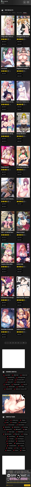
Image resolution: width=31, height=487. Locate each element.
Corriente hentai (12, 445)
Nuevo (24, 12)
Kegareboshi (5, 167)
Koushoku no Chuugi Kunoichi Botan (7, 297)
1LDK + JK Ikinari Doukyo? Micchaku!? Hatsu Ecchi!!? (7, 232)
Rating (13, 12)
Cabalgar (25, 434)
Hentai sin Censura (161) (21, 389)
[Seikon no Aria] (23, 318)
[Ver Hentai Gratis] (5, 2)
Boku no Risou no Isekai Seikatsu (7, 102)
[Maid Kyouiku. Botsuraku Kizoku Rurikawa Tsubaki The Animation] (23, 286)
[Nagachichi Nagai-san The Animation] (23, 57)
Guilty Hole (20, 264)
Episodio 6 (4, 141)
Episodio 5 (4, 41)
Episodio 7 (4, 138)
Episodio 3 (19, 44)
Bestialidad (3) (10, 377)
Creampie (10, 448)
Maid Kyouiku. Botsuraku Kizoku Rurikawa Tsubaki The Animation (23, 297)
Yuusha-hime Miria (6, 264)
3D (7, 420)
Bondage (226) (21, 377)
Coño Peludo (11, 441)
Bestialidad (21, 431)
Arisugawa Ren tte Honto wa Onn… (23, 36)
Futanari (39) (16, 384)
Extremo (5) (10, 382)
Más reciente (5, 12)
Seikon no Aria (21, 329)
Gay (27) (25, 384)
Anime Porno (17, 427)
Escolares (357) (20, 379)
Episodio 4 (4, 44)
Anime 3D (14, 422)
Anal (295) (7, 375)
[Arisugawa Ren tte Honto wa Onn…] (23, 25)
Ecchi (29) (10, 379)
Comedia (11, 438)
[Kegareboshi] (7, 155)
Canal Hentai (12, 436)
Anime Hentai (21, 424)
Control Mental (21, 441)
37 (23, 342)
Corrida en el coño (20, 443)
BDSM (25, 429)
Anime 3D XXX (23, 422)
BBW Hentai (18, 429)
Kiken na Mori (21, 232)
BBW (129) (16, 375)
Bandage (25, 427)
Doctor (16, 450)
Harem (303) (21, 386)
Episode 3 (19, 73)
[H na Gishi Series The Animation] (23, 155)
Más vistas (19, 12)
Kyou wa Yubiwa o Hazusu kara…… (23, 102)
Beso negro (11, 431)
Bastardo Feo (8, 429)
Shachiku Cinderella (7, 329)
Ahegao (24, 420)
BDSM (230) (24, 375)
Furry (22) (7, 384)
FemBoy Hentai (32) (20, 382)
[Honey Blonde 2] (23, 122)
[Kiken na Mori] (23, 221)
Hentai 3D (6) (9, 389)
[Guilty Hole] (23, 253)
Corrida (10, 443)
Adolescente (15, 420)
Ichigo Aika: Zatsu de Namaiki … (7, 36)
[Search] (24, 2)
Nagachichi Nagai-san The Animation (23, 68)
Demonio (9, 450)
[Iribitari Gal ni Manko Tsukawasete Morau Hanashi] (7, 187)
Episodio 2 (19, 76)
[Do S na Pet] (23, 187)
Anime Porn (7, 427)
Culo (17, 448)
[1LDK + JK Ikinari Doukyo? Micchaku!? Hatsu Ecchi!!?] (7, 221)
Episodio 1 (4, 73)
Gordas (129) (11, 386)
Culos (23, 448)
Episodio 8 (19, 269)
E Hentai (24, 450)
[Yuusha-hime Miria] (7, 253)
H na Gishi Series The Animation (23, 167)
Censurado (21, 436)
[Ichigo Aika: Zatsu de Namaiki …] (7, 25)
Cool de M (4, 68)
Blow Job (17, 434)
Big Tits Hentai (8, 434)
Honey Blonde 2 (21, 133)
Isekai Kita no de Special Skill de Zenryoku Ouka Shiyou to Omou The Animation (7, 133)
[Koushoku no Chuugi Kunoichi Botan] (7, 286)
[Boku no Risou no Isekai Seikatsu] (7, 90)
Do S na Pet (20, 199)
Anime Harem (11, 424)
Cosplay (22, 445)
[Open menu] (28, 2)
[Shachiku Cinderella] (7, 318)
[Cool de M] (7, 57)
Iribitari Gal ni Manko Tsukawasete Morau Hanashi (7, 199)
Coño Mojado (20, 438)
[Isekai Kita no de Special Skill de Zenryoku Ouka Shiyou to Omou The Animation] (7, 122)
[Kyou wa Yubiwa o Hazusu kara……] (23, 90)
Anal (7, 422)
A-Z (10, 12)
